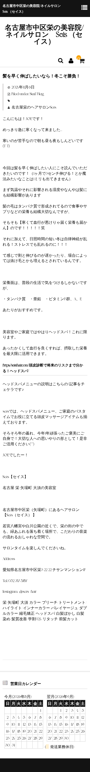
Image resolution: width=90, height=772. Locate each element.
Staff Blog (37, 93)
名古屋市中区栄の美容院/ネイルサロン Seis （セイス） (44, 34)
